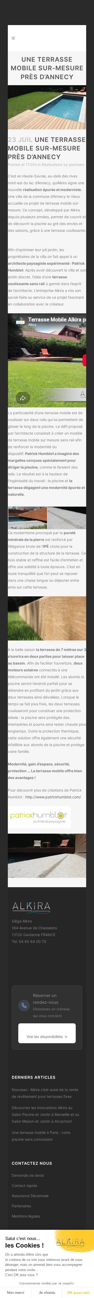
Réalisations (52, 164)
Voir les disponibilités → (47, 1036)
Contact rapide (24, 1185)
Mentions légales (26, 1216)
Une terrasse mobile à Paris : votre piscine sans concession (41, 1135)
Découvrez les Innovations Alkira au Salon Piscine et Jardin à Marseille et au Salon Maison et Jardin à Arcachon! (45, 1114)
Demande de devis (28, 1175)
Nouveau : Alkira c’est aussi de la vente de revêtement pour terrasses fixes (45, 1093)
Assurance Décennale (30, 1195)
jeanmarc (77, 164)
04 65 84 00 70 (32, 941)
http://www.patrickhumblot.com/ (53, 797)
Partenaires (21, 1206)
